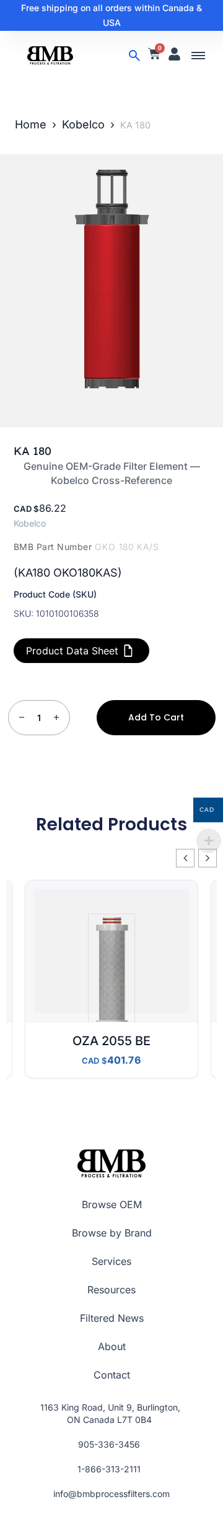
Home (30, 124)
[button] (198, 55)
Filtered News (112, 1318)
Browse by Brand (112, 1233)
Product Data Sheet (72, 651)
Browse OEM (112, 1204)
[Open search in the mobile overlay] (134, 55)
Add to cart (156, 717)
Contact (112, 1375)
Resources (111, 1289)
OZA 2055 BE (111, 1040)
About (112, 1346)
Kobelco (83, 124)
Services (111, 1261)
